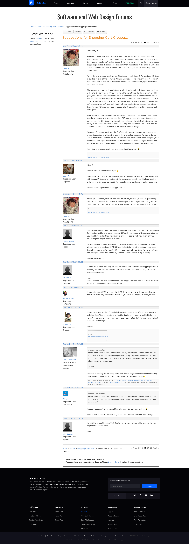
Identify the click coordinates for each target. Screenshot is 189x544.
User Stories (112, 528)
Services (84, 507)
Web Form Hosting (88, 524)
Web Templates (139, 512)
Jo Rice (66, 68)
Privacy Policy (102, 540)
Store (115, 3)
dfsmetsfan (67, 324)
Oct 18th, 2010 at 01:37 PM (73, 46)
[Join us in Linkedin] (151, 495)
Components (138, 524)
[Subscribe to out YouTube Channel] (146, 495)
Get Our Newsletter (36, 520)
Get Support (95, 536)
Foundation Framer (94, 382)
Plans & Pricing (86, 528)
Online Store (68, 536)
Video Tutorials (113, 516)
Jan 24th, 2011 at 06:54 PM (73, 418)
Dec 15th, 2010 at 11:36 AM (73, 262)
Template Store (140, 507)
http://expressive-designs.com (98, 336)
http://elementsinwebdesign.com (98, 157)
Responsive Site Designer (125, 380)
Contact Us (33, 524)
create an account (37, 41)
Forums (39, 27)
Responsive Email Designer (143, 380)
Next (155, 42)
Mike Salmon (68, 434)
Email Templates (140, 516)
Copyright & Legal (107, 536)
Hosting (85, 3)
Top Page (41, 536)
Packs (56, 3)
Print (79, 32)
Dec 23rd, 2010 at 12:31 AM (73, 344)
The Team (32, 512)
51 (139, 42)
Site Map (125, 536)
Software (70, 3)
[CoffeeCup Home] (41, 3)
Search (69, 32)
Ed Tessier (67, 278)
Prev (135, 42)
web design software (58, 484)
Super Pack (59, 520)
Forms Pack (59, 516)
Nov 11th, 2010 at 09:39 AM (73, 226)
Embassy (111, 520)
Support (100, 3)
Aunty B (66, 176)
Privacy (117, 536)
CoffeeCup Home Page (54, 536)
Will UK (65, 399)
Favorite (102, 32)
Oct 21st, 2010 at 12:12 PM (72, 160)
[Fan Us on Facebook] (140, 495)
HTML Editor (130, 3)
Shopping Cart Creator (54, 27)
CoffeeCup (33, 507)
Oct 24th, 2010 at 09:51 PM (73, 194)
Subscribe (90, 32)
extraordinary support (79, 487)
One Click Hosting (87, 516)
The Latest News (35, 516)
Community (112, 507)
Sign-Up (149, 486)
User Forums (112, 524)
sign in (38, 38)
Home (32, 27)
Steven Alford (68, 298)
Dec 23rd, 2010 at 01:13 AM (73, 388)
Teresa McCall (68, 241)
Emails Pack (59, 512)
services (72, 484)
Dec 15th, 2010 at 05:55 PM (73, 287)
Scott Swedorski (69, 360)
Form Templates (140, 520)
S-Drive (84, 512)
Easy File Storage (87, 520)
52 (141, 42)
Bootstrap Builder (114, 382)
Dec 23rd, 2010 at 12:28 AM (73, 308)
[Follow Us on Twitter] (134, 495)
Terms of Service (114, 540)
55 (151, 42)
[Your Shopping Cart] (141, 3)
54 (148, 42)
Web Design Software (81, 536)
